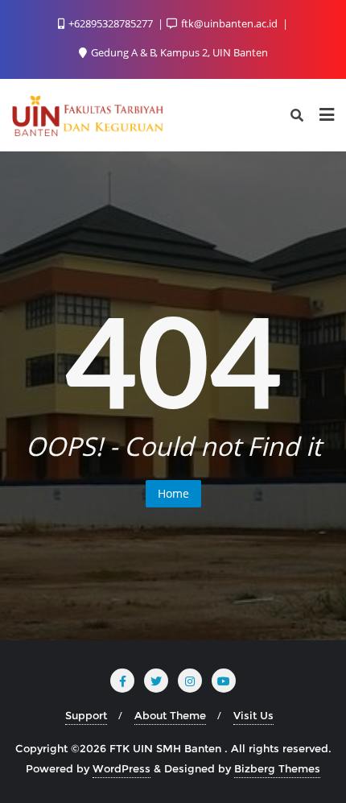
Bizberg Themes (277, 768)
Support (86, 715)
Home (173, 493)
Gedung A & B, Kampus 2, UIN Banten (178, 52)
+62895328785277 (110, 23)
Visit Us (253, 715)
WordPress (121, 768)
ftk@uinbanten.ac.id (229, 23)
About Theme (170, 715)
